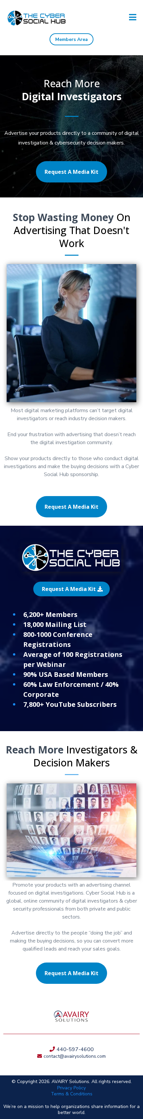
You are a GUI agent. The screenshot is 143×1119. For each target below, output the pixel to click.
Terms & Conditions (71, 1094)
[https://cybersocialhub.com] (37, 18)
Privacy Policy (71, 1088)
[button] (132, 18)
